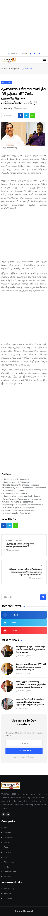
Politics (6, 828)
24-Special (15, 69)
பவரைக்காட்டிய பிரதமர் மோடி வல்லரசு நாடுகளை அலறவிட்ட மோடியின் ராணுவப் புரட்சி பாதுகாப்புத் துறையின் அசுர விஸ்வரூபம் (30, 702)
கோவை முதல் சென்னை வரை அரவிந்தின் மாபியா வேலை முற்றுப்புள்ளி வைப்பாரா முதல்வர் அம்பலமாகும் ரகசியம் (31, 684)
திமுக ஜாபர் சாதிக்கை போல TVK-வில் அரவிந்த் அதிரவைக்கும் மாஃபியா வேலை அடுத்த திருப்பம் (31, 667)
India (5, 857)
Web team (8, 108)
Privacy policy (9, 889)
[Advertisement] (24, 25)
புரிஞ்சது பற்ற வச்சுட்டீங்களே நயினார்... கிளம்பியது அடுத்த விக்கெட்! (21, 545)
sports (6, 867)
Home (5, 69)
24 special (7, 877)
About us (7, 894)
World (6, 847)
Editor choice (9, 862)
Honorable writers (10, 872)
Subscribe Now (24, 751)
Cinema (7, 842)
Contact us (8, 898)
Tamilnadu (8, 833)
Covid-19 (7, 852)
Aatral (30, 911)
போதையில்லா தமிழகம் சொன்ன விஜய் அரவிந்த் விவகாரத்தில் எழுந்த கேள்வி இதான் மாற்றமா (30, 649)
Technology (8, 837)
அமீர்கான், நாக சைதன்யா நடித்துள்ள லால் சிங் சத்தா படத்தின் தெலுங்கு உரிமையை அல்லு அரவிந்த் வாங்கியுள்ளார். (25, 572)
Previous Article (15, 540)
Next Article (34, 565)
